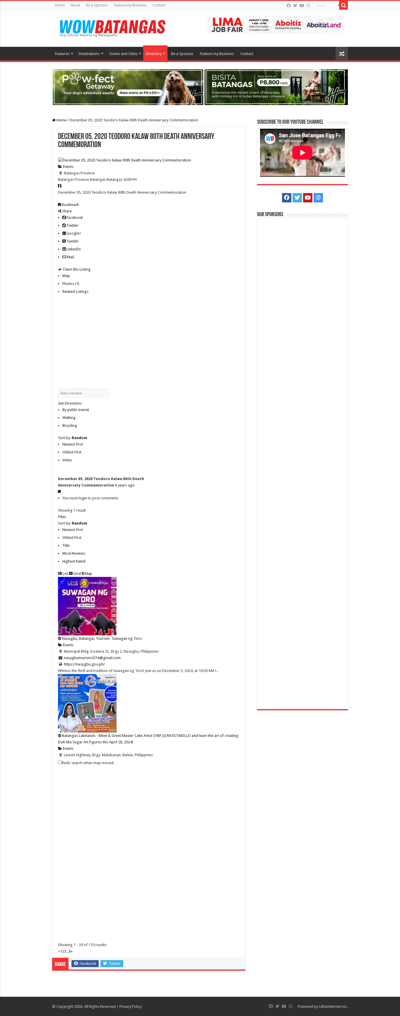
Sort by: (72, 438)
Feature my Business (130, 5)
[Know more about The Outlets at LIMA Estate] (274, 24)
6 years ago (125, 485)
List (65, 573)
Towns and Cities (123, 53)
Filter (62, 517)
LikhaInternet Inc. (333, 1006)
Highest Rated (74, 561)
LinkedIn (73, 249)
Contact (158, 5)
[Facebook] (288, 5)
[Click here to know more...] (200, 87)
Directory (154, 53)
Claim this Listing (76, 269)
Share (66, 211)
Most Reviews (73, 553)
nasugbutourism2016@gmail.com (92, 658)
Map (66, 276)
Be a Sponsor (97, 5)
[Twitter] (295, 5)
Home (60, 5)
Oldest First (71, 452)
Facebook (74, 217)
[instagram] (308, 5)
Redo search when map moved (88, 763)
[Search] (343, 5)
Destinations (89, 53)
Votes (67, 460)
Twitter (72, 225)
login (82, 498)
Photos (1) (70, 283)
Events (67, 166)
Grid (77, 573)
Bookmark (70, 204)
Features (62, 53)
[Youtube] (302, 5)
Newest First (72, 444)
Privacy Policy (130, 1006)
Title (66, 545)
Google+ (73, 233)
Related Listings (75, 291)
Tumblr (72, 241)
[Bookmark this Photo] (59, 491)
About (75, 5)
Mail (70, 257)
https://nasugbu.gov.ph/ (84, 664)
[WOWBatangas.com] (112, 27)
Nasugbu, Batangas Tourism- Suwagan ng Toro (102, 638)
